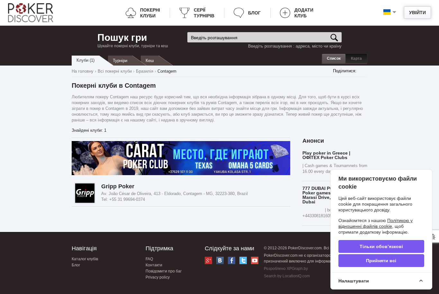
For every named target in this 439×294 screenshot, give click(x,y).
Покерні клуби (150, 12)
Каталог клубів (85, 259)
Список (334, 58)
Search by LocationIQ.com (287, 276)
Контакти (154, 265)
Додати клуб (303, 12)
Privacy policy (158, 277)
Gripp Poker (117, 186)
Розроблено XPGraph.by (286, 268)
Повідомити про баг (164, 271)
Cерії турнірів (204, 12)
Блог (254, 12)
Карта (356, 58)
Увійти (417, 12)
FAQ (149, 259)
